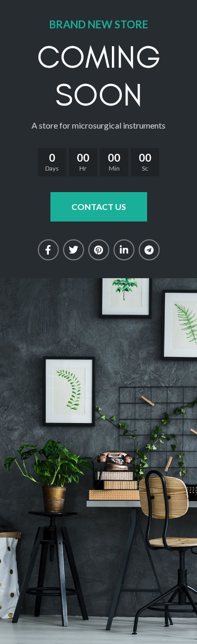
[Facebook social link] (48, 249)
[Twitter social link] (73, 249)
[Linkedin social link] (123, 249)
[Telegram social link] (149, 249)
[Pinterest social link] (98, 249)
